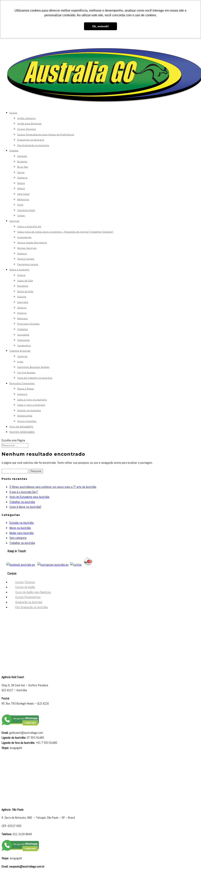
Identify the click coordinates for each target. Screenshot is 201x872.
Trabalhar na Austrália (22, 502)
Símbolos (22, 329)
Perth (20, 204)
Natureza (22, 318)
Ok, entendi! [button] (100, 26)
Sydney (21, 215)
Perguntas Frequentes (22, 383)
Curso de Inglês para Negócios (33, 592)
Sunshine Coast (26, 210)
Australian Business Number (33, 367)
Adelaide (22, 156)
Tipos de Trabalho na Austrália (34, 377)
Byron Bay (22, 166)
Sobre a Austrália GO (29, 226)
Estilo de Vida (25, 291)
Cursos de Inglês (25, 587)
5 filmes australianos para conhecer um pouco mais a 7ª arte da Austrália (52, 487)
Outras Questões (27, 421)
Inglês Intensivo (26, 118)
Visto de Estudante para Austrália (29, 497)
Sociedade (23, 334)
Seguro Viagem (25, 258)
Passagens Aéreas (27, 264)
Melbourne (23, 199)
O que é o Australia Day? (23, 492)
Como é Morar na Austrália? (25, 507)
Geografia (22, 302)
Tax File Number (26, 372)
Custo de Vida (25, 280)
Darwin (21, 183)
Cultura (21, 275)
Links (20, 361)
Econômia (22, 285)
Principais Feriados (28, 323)
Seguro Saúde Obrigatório (32, 242)
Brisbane (22, 161)
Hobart (21, 188)
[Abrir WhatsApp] (191, 862)
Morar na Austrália (20, 528)
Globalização (24, 415)
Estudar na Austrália (29, 410)
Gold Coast (23, 193)
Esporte (21, 296)
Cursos (13, 112)
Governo (21, 307)
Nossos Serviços (27, 248)
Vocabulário (24, 345)
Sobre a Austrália (19, 269)
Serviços (14, 221)
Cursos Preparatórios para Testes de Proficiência (45, 134)
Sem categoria (17, 538)
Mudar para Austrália (21, 533)
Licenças (22, 356)
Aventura (22, 394)
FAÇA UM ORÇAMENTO (21, 426)
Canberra (22, 177)
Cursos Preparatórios (28, 597)
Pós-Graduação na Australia (33, 145)
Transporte (23, 340)
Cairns (21, 172)
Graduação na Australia (30, 139)
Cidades (13, 150)
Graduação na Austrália (28, 602)
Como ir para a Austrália (31, 404)
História (21, 313)
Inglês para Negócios (29, 123)
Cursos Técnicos (26, 129)
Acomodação (24, 237)
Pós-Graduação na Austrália (31, 607)
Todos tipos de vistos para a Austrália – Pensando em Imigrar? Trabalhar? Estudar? (65, 231)
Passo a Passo (25, 388)
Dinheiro (22, 253)
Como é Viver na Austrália (32, 399)
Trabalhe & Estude (19, 350)
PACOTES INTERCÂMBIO (22, 432)
